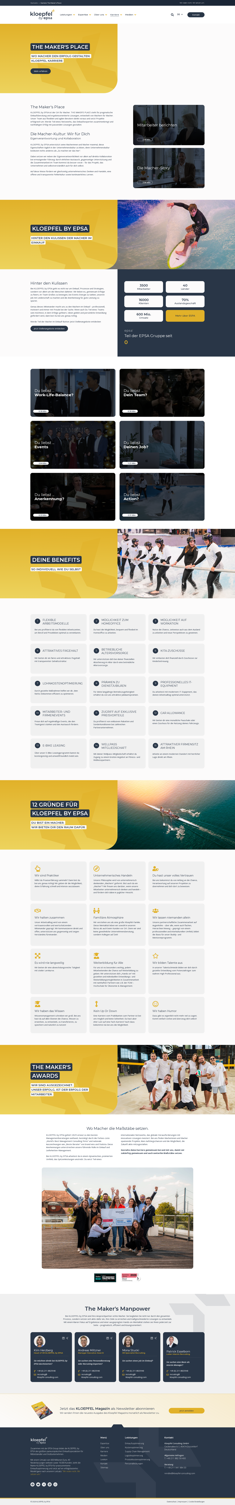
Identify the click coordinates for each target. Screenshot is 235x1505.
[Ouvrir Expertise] (90, 14)
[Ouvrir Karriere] (121, 14)
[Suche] (172, 14)
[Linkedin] (63, 1338)
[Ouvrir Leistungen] (74, 14)
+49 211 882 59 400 (176, 1458)
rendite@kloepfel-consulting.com (179, 1473)
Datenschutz (171, 1502)
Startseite (34, 3)
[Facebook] (32, 1484)
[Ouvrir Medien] (135, 14)
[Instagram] (55, 1484)
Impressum (182, 1502)
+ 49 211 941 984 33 (176, 1467)
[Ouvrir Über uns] (106, 14)
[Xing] (67, 1338)
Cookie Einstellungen (197, 1502)
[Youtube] (38, 1484)
